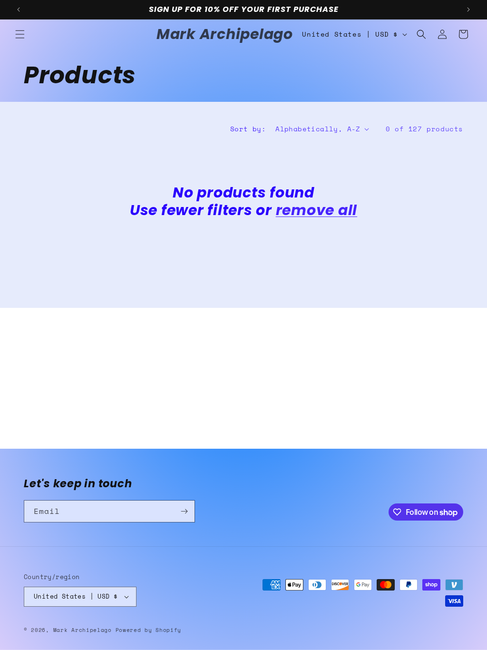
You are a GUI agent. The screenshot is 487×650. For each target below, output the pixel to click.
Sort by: (248, 129)
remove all (317, 210)
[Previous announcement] (18, 9)
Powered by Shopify (149, 630)
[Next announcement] (468, 9)
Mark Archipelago (84, 630)
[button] (20, 34)
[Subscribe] (184, 511)
